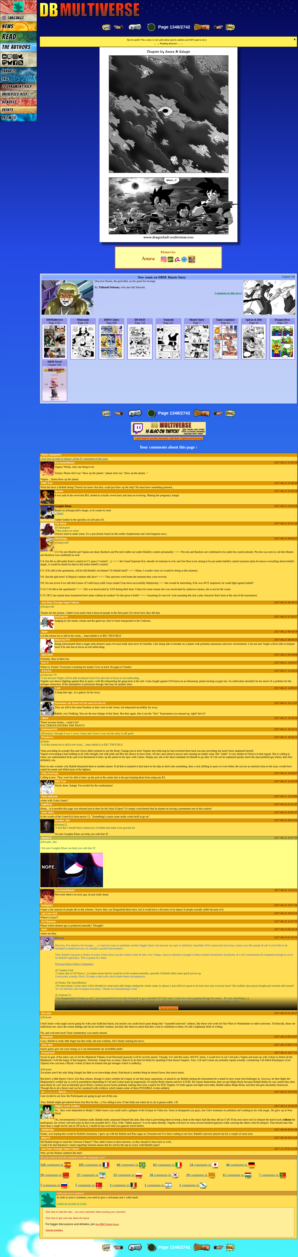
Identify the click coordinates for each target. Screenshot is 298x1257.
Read (9, 37)
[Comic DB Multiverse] (191, 259)
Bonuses (9, 102)
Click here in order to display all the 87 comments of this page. (74, 458)
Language (15, 18)
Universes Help (14, 94)
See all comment (168, 1008)
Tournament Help (17, 86)
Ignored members (54, 1230)
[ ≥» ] (218, 27)
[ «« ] (107, 27)
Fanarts (9, 71)
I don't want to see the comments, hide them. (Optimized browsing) (168, 438)
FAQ (5, 79)
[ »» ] (230, 27)
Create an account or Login (71, 1203)
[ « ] (135, 27)
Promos (9, 118)
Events (7, 110)
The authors (16, 47)
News (7, 26)
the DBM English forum (107, 1224)
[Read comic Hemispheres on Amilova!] (177, 259)
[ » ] (201, 27)
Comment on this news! (228, 293)
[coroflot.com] (184, 259)
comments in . (56, 1165)
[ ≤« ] (118, 27)
